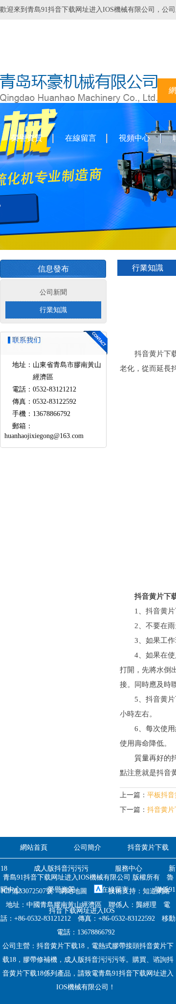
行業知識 (53, 310)
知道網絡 (156, 891)
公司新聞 (53, 292)
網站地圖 (73, 891)
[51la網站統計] (98, 891)
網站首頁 (33, 847)
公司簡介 (87, 847)
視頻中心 (134, 138)
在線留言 (80, 138)
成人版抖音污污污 (61, 868)
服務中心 (128, 868)
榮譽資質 (27, 138)
